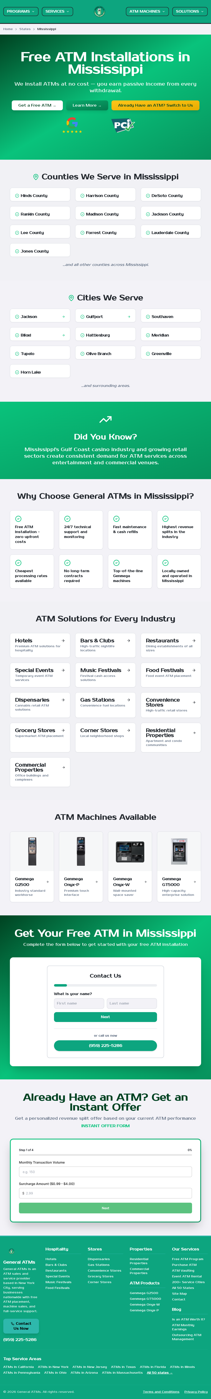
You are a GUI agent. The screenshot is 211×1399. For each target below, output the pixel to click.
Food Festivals (58, 1288)
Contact (178, 1299)
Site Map (179, 1293)
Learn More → (87, 105)
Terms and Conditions (161, 1392)
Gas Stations (99, 1265)
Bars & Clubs (56, 1265)
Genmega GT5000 (145, 1299)
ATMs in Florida (153, 1367)
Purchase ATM (184, 1265)
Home (8, 29)
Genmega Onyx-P (144, 1310)
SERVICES (55, 11)
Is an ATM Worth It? (188, 1319)
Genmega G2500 (144, 1293)
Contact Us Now (22, 1326)
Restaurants (56, 1270)
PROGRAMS (18, 11)
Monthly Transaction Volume (42, 1162)
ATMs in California (18, 1367)
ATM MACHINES (145, 11)
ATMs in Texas (123, 1367)
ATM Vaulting (183, 1270)
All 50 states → (160, 1373)
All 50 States (183, 1288)
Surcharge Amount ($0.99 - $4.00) (47, 1184)
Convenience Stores (104, 1270)
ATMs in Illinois (182, 1367)
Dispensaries (99, 1259)
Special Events (58, 1276)
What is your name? (73, 994)
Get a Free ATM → (37, 105)
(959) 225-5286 (105, 1045)
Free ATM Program (187, 1259)
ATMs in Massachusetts (122, 1373)
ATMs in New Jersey (90, 1367)
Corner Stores (99, 1282)
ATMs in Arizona (84, 1373)
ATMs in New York (53, 1367)
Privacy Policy (196, 1392)
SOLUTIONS (187, 11)
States (25, 29)
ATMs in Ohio (55, 1373)
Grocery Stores (101, 1276)
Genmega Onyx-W (145, 1304)
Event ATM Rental (187, 1276)
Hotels (51, 1259)
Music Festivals (59, 1282)
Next (105, 1017)
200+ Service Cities (188, 1282)
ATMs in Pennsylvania (21, 1373)
